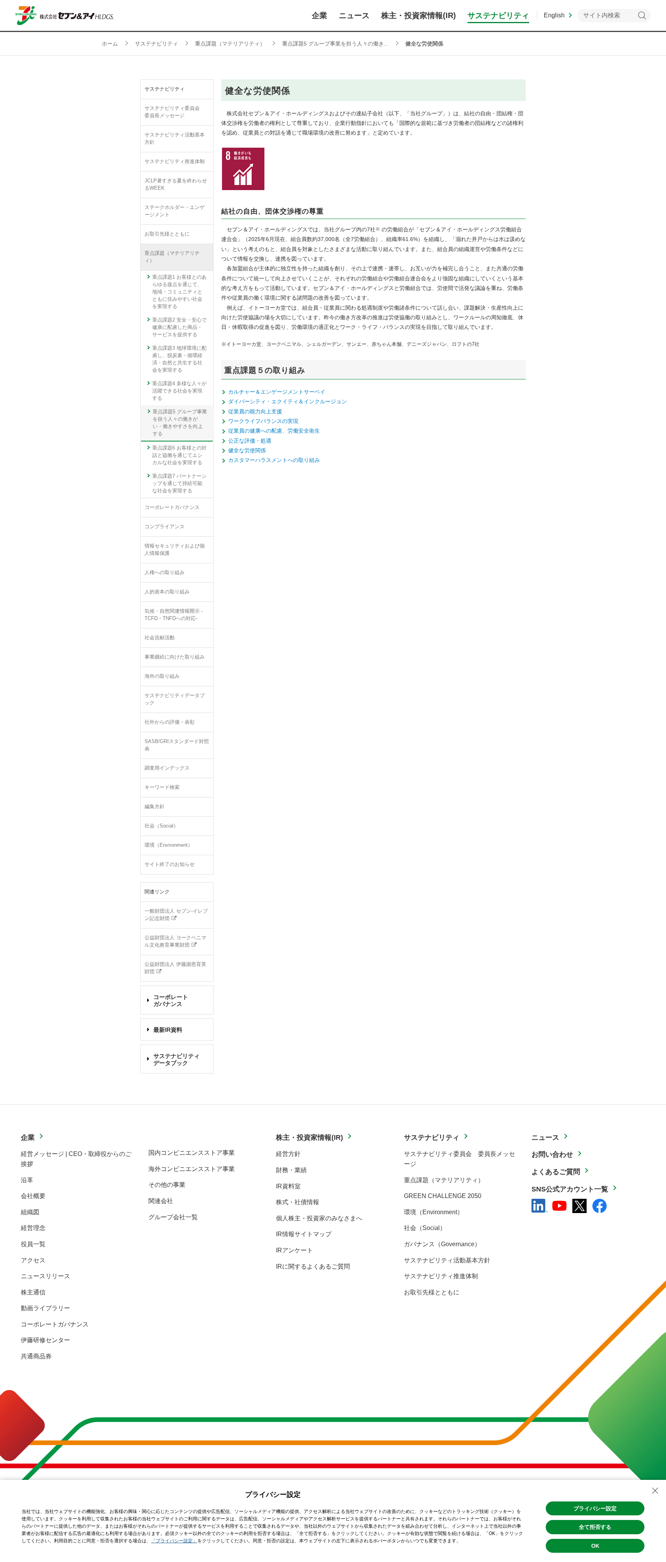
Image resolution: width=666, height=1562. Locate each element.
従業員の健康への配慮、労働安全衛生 (274, 431)
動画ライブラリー (45, 1308)
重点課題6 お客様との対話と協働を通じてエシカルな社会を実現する (179, 455)
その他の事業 (166, 1184)
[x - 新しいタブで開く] (579, 1206)
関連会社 (160, 1201)
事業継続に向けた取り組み (175, 657)
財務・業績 (291, 1170)
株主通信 (33, 1292)
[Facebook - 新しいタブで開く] (599, 1206)
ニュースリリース (45, 1276)
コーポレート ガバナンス (170, 1000)
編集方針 (155, 806)
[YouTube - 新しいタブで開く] (559, 1206)
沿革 (27, 1180)
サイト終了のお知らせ (170, 864)
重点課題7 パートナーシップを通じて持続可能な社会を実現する (179, 483)
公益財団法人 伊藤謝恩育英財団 (175, 968)
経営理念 (33, 1228)
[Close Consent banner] (655, 1490)
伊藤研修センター (45, 1340)
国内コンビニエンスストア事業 (191, 1152)
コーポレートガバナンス (172, 507)
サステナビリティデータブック (175, 699)
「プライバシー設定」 (174, 1540)
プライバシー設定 (595, 1508)
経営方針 (288, 1154)
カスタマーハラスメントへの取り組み (274, 460)
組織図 (30, 1212)
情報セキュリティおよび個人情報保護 (175, 549)
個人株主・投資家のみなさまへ (319, 1218)
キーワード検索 (162, 787)
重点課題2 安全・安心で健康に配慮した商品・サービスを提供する (179, 327)
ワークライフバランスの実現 (263, 421)
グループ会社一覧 (173, 1217)
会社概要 (33, 1196)
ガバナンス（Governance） (442, 1244)
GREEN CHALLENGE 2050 (442, 1196)
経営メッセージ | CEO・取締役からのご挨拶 (76, 1159)
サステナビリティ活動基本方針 (175, 138)
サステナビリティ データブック (176, 1059)
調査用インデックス (167, 768)
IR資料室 (288, 1186)
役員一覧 (33, 1244)
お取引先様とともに (167, 234)
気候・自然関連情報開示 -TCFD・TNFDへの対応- (174, 614)
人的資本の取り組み (167, 592)
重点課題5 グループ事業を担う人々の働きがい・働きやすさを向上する (180, 422)
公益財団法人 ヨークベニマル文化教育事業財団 (175, 941)
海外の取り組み (162, 676)
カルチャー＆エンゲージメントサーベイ (276, 392)
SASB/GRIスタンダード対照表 (177, 745)
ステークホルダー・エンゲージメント (175, 211)
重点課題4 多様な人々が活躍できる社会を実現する (179, 391)
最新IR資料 (167, 1029)
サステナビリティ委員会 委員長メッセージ (175, 112)
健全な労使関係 (247, 450)
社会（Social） (161, 826)
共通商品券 (36, 1356)
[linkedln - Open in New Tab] (539, 1206)
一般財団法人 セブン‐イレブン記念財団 (176, 914)
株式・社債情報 (297, 1202)
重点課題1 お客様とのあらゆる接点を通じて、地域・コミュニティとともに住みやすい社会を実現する (179, 292)
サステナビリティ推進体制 (175, 161)
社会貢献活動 (160, 637)
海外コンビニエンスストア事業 (191, 1169)
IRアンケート (294, 1250)
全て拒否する (595, 1527)
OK (595, 1546)
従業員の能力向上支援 (255, 411)
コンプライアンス (165, 526)
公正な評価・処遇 (249, 441)
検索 (642, 15)
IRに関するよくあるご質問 (313, 1266)
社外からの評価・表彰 (170, 722)
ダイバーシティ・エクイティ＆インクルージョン (287, 401)
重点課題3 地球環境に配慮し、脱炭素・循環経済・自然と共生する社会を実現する (179, 359)
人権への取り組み (165, 572)
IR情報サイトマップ (303, 1234)
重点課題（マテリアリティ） (172, 257)
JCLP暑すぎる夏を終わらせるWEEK (176, 184)
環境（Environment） (169, 845)
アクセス (33, 1260)
